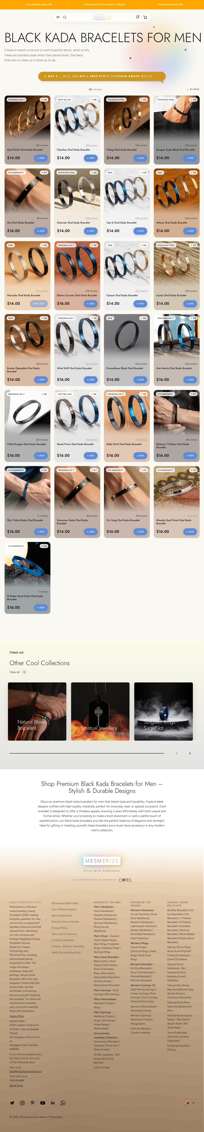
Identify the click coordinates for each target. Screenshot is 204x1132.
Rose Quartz (174, 951)
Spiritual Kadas (102, 981)
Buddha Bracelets (177, 910)
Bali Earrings (112, 994)
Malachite (185, 997)
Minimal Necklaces (104, 918)
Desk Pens (173, 1006)
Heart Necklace (139, 938)
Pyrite (186, 951)
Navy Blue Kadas (104, 973)
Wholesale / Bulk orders (64, 903)
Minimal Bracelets (140, 976)
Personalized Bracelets (107, 985)
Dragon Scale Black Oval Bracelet (175, 149)
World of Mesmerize (50, 1117)
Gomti (171, 959)
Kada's (110, 1003)
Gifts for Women (140, 1028)
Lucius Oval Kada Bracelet (171, 295)
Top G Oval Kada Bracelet (121, 222)
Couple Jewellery (140, 1032)
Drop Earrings (149, 997)
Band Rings (100, 943)
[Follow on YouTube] (42, 1103)
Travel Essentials (176, 1032)
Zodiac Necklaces (140, 930)
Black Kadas (101, 961)
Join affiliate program (63, 909)
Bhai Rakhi (183, 1019)
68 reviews (42, 218)
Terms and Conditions (64, 934)
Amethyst (183, 955)
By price (195, 89)
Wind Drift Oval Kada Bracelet (74, 368)
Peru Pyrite (173, 989)
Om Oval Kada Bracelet (20, 222)
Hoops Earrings (139, 993)
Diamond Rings (139, 951)
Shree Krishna (101, 1049)
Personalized (101, 1028)
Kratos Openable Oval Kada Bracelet (23, 370)
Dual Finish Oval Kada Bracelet (25, 149)
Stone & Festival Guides (65, 921)
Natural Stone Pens (178, 1002)
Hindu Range (101, 1024)
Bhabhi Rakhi (174, 1023)
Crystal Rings (138, 947)
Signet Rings (108, 939)
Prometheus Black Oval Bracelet (125, 368)
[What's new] (137, 17)
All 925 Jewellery (103, 1054)
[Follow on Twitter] (12, 1103)
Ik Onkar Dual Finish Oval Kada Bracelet (25, 598)
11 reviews (42, 515)
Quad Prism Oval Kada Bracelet (75, 444)
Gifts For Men (102, 1067)
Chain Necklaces (103, 910)
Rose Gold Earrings (143, 1001)
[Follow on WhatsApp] (63, 1103)
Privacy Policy (59, 927)
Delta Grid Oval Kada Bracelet (124, 444)
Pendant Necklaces (105, 914)
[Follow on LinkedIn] (53, 1103)
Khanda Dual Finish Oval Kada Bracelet (173, 522)
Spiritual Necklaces (105, 922)
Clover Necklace (139, 914)
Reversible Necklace (142, 934)
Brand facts (16, 1085)
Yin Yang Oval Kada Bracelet (123, 520)
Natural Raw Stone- (178, 985)
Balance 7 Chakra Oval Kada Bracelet (172, 446)
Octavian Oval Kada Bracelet (73, 222)
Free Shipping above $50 (134, 4)
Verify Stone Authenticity (66, 952)
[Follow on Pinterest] (32, 1103)
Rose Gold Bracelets (142, 972)
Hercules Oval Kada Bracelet (23, 295)
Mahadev (113, 1041)
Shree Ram (112, 1045)
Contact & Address (62, 940)
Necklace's (136, 1019)
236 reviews (42, 145)
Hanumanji (100, 1041)
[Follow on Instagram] (22, 1103)
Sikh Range (108, 1020)
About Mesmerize (61, 915)
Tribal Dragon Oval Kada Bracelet (26, 444)
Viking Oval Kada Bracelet (122, 149)
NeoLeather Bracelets (106, 977)
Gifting (171, 1049)
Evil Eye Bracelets (140, 968)
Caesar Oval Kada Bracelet (122, 295)
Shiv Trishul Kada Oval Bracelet (25, 520)
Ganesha (99, 1045)
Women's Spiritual (140, 1015)
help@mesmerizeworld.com (26, 1071)
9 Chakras (181, 959)
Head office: (17, 1016)
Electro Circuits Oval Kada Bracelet (77, 295)
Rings (97, 1007)
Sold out (38, 303)
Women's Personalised (143, 1006)
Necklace (99, 1003)
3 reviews (192, 515)
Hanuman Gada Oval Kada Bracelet (72, 522)
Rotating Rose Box (178, 1045)
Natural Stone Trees (178, 947)
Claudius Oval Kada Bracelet (73, 149)
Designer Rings (110, 947)
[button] (57, 17)
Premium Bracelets (141, 980)
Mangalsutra (137, 1023)
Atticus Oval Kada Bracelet (171, 222)
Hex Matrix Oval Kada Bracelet (174, 368)
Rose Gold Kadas (104, 969)
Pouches (172, 1036)
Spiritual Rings (102, 951)
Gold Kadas (110, 965)
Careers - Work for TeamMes (67, 946)
